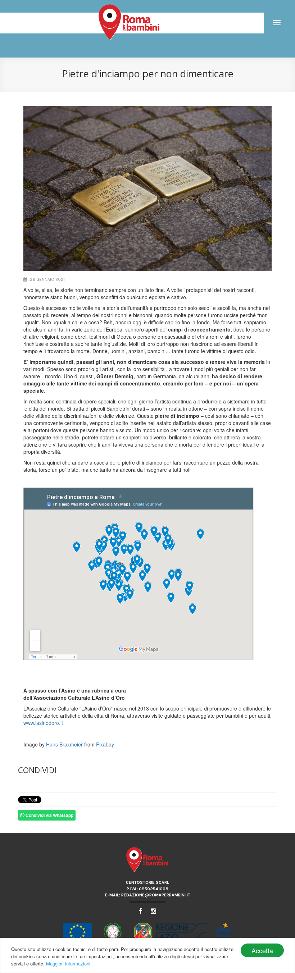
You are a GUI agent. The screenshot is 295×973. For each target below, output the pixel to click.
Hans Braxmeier (64, 744)
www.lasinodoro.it (43, 722)
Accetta (262, 950)
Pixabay (105, 744)
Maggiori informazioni (68, 963)
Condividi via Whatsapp (48, 815)
